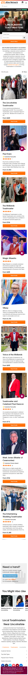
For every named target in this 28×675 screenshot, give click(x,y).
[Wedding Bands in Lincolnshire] (7, 601)
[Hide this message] (24, 668)
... (4, 115)
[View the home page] (9, 2)
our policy (19, 672)
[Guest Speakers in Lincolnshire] (19, 601)
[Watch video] (22, 148)
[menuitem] (14, 651)
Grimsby (24, 635)
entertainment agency (13, 65)
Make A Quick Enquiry (10, 576)
